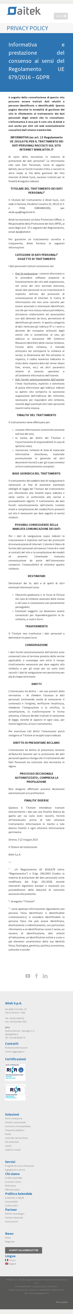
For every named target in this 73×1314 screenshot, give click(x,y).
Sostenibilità (11, 1201)
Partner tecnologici (14, 1213)
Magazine (10, 1241)
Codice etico (11, 1205)
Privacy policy (62, 1302)
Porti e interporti (13, 1118)
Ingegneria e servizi (15, 1169)
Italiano (12, 1260)
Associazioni (11, 1221)
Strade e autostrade (15, 1122)
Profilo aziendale (13, 1177)
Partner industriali (14, 1217)
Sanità (8, 1145)
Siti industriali (12, 1141)
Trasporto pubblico (14, 1130)
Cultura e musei (13, 1149)
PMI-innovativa (12, 1189)
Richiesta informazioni (16, 1047)
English (12, 1264)
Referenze (10, 1185)
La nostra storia (13, 1181)
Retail (8, 1134)
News (8, 1237)
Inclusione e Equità (14, 1197)
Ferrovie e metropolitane (18, 1126)
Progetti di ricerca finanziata (19, 1165)
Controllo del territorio (16, 1137)
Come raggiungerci (14, 1051)
